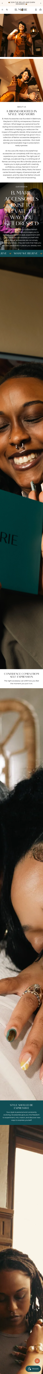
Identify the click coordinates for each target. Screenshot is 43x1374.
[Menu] (2, 9)
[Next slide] (40, 3)
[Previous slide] (2, 3)
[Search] (7, 9)
